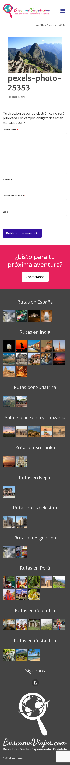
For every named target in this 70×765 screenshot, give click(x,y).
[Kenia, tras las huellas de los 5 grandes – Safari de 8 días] (59, 431)
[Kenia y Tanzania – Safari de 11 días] (34, 431)
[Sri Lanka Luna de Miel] (9, 461)
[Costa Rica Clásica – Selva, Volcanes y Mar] (22, 655)
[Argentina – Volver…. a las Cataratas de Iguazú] (9, 552)
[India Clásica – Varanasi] (22, 371)
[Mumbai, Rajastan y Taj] (34, 359)
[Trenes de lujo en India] (34, 346)
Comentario (10, 129)
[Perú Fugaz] (59, 582)
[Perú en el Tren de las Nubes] (9, 582)
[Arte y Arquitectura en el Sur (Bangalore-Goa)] (22, 359)
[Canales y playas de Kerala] (59, 359)
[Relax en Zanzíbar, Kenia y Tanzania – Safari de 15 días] (9, 431)
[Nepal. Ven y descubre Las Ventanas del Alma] (9, 492)
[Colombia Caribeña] (59, 624)
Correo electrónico (14, 195)
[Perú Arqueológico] (47, 582)
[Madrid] (34, 316)
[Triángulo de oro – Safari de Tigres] (47, 359)
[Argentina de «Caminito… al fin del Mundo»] (22, 552)
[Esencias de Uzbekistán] (22, 522)
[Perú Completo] (9, 594)
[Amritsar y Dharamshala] (59, 346)
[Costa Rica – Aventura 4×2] (9, 655)
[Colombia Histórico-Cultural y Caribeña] (34, 624)
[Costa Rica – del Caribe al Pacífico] (34, 655)
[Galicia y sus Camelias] (22, 316)
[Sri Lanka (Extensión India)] (22, 461)
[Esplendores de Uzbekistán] (9, 522)
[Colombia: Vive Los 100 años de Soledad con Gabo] (9, 624)
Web (5, 211)
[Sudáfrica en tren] (22, 401)
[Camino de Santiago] (9, 316)
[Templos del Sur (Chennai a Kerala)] (9, 371)
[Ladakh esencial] (9, 359)
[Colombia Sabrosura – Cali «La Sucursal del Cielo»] (22, 624)
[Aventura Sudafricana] (9, 401)
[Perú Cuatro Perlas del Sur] (22, 594)
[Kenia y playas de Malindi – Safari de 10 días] (47, 431)
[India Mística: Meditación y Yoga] (22, 346)
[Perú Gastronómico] (34, 594)
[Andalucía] (47, 316)
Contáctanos (35, 277)
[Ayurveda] (47, 346)
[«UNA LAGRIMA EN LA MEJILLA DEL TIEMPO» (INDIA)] (9, 346)
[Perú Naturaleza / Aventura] (34, 582)
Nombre (8, 179)
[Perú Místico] (22, 582)
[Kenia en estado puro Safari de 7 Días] (22, 431)
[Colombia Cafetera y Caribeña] (47, 624)
